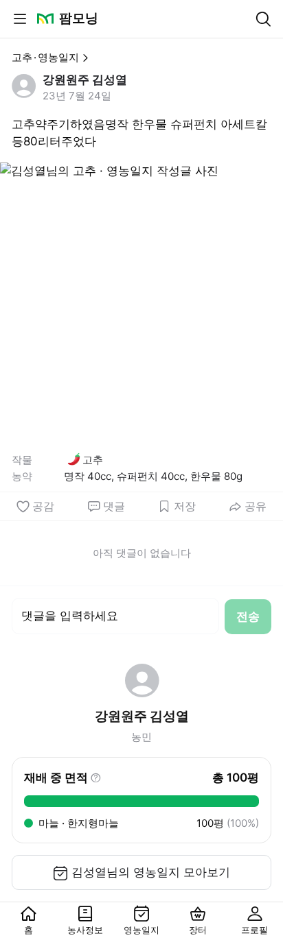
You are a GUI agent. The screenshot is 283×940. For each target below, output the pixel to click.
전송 (248, 616)
